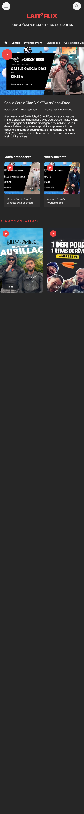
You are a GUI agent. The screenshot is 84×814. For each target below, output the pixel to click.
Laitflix (16, 42)
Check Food (53, 42)
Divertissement (33, 42)
